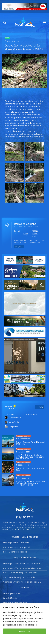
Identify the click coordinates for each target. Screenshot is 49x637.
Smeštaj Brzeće (10, 598)
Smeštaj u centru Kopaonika (16, 542)
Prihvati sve (24, 631)
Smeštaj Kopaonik (11, 593)
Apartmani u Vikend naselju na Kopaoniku (22, 568)
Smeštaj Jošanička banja (15, 602)
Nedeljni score (32, 414)
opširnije (39, 407)
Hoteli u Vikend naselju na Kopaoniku (20, 572)
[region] (24, 620)
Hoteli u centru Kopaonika (15, 552)
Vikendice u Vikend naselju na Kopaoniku (22, 582)
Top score (10, 414)
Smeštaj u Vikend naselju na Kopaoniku (21, 563)
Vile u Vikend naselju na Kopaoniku (19, 577)
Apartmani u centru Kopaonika (17, 547)
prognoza (19, 246)
